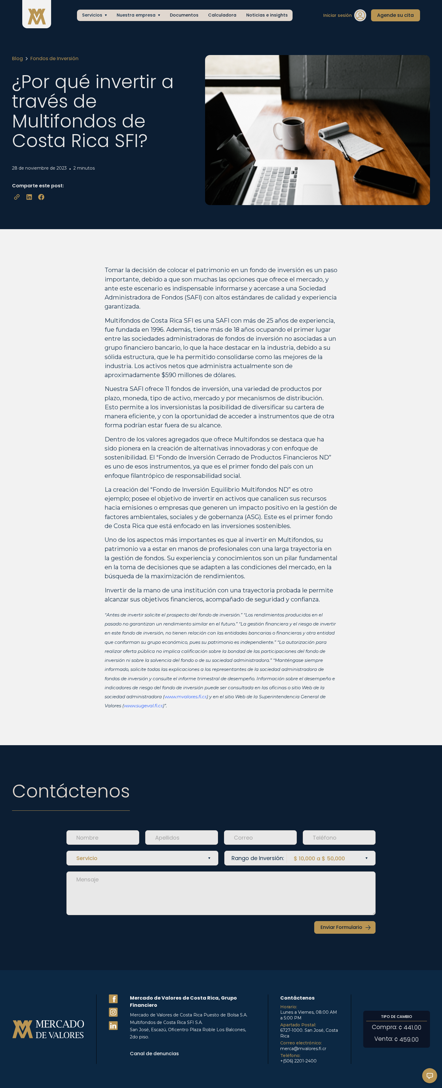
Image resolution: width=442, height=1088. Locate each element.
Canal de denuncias (154, 1053)
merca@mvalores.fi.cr (303, 1048)
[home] (36, 15)
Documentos (184, 15)
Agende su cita (395, 15)
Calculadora (222, 15)
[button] (94, 15)
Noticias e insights (267, 15)
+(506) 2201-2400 (298, 1061)
